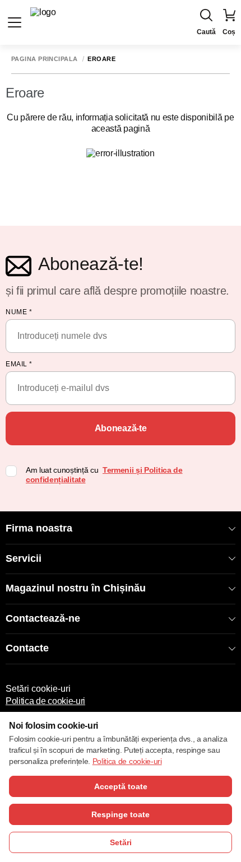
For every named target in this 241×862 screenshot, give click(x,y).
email (19, 364)
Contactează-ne (43, 618)
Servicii (23, 558)
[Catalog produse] (15, 22)
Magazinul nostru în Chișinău (76, 588)
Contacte (27, 648)
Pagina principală (44, 59)
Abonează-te (120, 428)
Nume (19, 312)
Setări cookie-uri (38, 688)
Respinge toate (120, 814)
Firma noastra (39, 528)
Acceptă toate (120, 786)
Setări (121, 842)
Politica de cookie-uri (45, 701)
